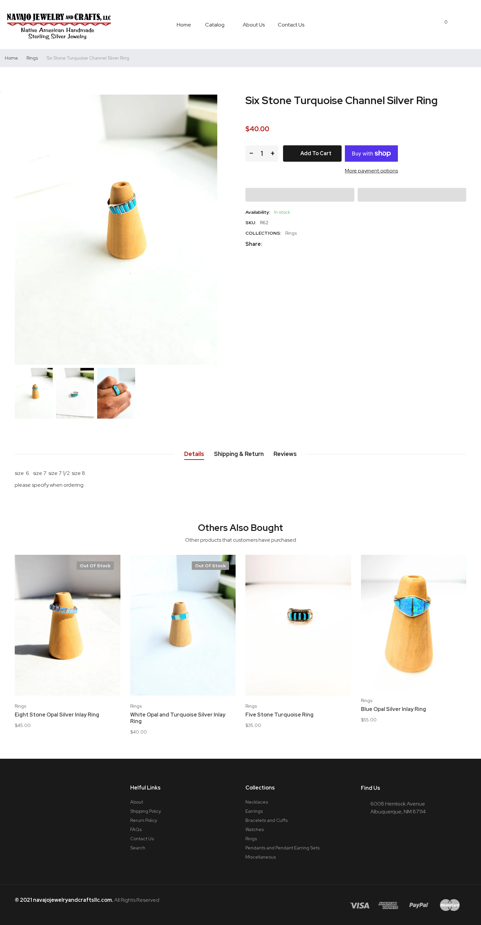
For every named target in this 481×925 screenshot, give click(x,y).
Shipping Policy (145, 811)
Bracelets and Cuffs (266, 820)
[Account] (472, 25)
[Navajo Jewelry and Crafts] (59, 25)
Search (137, 848)
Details (194, 454)
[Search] (458, 24)
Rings (291, 233)
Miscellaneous (260, 857)
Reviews (285, 454)
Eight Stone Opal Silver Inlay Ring (57, 715)
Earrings (254, 811)
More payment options (371, 170)
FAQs (136, 829)
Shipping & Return (239, 454)
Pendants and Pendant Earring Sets (282, 848)
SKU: (250, 223)
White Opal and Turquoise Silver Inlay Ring (177, 718)
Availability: (257, 212)
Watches (254, 829)
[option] (33, 393)
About (136, 802)
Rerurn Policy (143, 820)
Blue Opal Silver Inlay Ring (393, 709)
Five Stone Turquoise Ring (279, 715)
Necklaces (256, 802)
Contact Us (142, 839)
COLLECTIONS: (263, 233)
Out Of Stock (95, 566)
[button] (299, 195)
